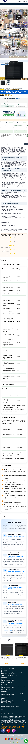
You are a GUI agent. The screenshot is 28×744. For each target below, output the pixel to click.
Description (4, 143)
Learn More (20, 101)
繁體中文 (2, 3)
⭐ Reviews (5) (12, 143)
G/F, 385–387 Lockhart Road (8, 679)
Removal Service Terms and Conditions (9, 713)
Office (3, 698)
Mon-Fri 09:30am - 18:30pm (8, 702)
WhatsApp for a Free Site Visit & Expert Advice (14, 8)
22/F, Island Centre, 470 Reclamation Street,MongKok (13, 693)
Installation (20, 143)
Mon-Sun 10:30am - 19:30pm (8, 673)
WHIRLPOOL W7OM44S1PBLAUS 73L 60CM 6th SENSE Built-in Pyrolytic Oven (7, 658)
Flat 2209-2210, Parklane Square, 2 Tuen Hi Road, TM (13, 686)
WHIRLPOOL (3, 87)
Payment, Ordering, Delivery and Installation (10, 706)
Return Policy (3, 708)
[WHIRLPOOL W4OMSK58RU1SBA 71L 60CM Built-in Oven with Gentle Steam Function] (14, 70)
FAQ (2, 712)
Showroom (4, 670)
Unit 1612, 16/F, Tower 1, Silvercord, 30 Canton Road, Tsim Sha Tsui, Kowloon (13, 701)
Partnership (3, 710)
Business (3, 709)
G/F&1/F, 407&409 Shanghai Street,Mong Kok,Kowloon (13, 672)
